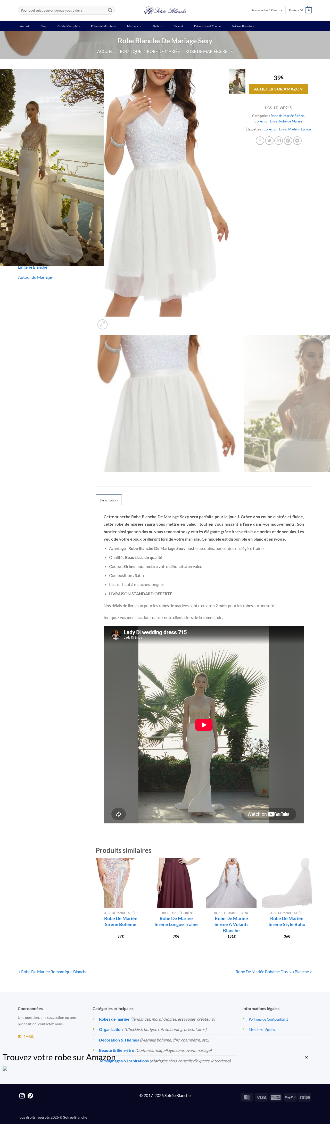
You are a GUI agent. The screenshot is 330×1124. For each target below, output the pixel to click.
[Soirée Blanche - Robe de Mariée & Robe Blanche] (165, 10)
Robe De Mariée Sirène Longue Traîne (176, 921)
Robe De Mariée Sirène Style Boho (287, 921)
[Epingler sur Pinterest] (288, 140)
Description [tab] (109, 500)
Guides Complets (68, 26)
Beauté (178, 26)
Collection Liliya (266, 121)
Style (156, 26)
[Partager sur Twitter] (269, 140)
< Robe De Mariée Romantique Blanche (52, 971)
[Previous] (98, 477)
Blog (44, 26)
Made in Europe (299, 129)
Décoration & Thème (207, 26)
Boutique (130, 51)
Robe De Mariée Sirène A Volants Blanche (231, 924)
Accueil (25, 26)
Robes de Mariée (102, 26)
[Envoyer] (110, 10)
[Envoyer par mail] (278, 140)
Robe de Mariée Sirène (209, 51)
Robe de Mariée (163, 51)
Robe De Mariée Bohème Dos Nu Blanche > (274, 971)
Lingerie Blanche (32, 267)
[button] (300, 10)
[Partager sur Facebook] (260, 140)
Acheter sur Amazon (278, 89)
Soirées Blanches (243, 26)
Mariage (132, 26)
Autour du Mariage (35, 277)
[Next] (115, 322)
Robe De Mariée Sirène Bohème (120, 921)
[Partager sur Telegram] (297, 140)
